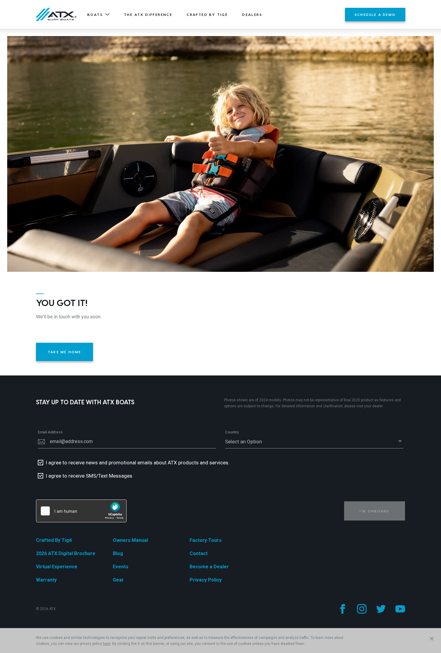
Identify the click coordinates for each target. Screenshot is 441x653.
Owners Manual (130, 540)
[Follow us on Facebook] (342, 609)
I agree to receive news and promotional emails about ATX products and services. (138, 463)
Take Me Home (64, 352)
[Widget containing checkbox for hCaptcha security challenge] (81, 511)
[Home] (56, 14)
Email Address (50, 432)
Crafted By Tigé (207, 14)
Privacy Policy (206, 580)
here (106, 644)
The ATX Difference (148, 14)
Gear (118, 580)
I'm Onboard (374, 511)
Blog (118, 553)
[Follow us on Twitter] (381, 609)
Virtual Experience (56, 566)
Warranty (46, 580)
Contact (199, 553)
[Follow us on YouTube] (400, 609)
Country (232, 432)
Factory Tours (206, 540)
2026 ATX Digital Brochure (65, 553)
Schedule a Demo (375, 15)
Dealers (252, 14)
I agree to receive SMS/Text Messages (89, 476)
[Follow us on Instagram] (362, 609)
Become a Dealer (209, 566)
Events (120, 566)
